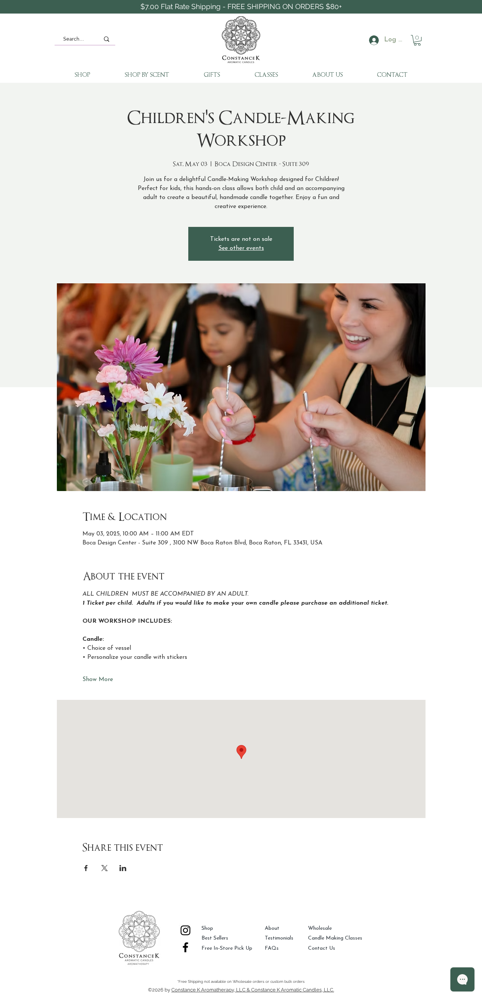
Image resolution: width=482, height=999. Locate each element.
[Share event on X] (104, 868)
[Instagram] (185, 930)
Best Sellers (214, 938)
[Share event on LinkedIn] (123, 868)
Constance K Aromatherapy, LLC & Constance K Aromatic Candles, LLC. (252, 990)
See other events (241, 248)
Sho (205, 928)
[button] (417, 40)
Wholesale (320, 928)
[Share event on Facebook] (86, 868)
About (272, 928)
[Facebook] (185, 947)
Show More (97, 680)
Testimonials (279, 938)
